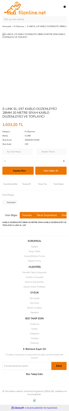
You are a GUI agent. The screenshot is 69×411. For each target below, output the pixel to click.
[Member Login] (57, 8)
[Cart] (63, 8)
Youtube (34, 338)
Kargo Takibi (34, 251)
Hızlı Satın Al (51, 170)
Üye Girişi (34, 303)
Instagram (34, 333)
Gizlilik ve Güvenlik (34, 277)
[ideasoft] (17, 407)
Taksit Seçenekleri (47, 215)
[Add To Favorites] (10, 184)
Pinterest (34, 343)
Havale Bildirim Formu (34, 256)
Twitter (34, 329)
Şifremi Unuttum (34, 307)
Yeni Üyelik (34, 298)
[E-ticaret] (34, 407)
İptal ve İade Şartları (34, 282)
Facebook (34, 324)
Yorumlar (27, 215)
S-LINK (28, 135)
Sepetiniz (34, 312)
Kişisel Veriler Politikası (34, 286)
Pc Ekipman (30, 131)
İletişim (34, 246)
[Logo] (25, 8)
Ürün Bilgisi (11, 215)
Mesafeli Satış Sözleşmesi (34, 272)
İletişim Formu (34, 260)
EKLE (59, 366)
